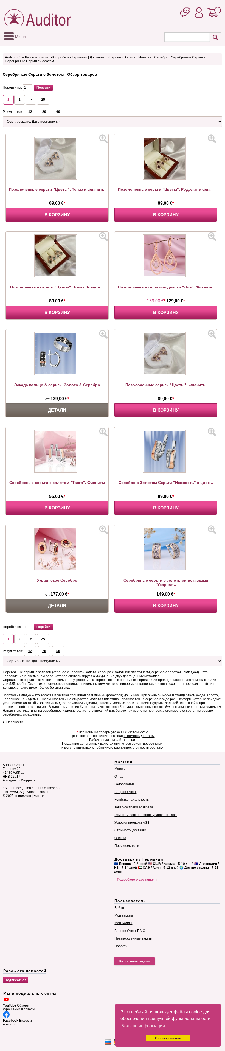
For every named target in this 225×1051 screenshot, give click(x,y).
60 (58, 112)
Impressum (23, 796)
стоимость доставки (139, 736)
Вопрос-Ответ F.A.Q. (130, 931)
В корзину (57, 214)
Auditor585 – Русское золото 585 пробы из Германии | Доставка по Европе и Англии (70, 57)
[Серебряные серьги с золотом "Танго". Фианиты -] (57, 471)
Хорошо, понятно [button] (168, 1038)
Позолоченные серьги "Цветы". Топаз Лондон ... (57, 287)
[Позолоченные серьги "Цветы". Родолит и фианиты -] (166, 178)
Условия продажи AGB (132, 823)
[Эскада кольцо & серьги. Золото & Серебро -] (57, 374)
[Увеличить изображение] (103, 138)
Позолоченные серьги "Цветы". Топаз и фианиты (57, 189)
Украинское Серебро (57, 580)
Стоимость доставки (130, 830)
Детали (57, 410)
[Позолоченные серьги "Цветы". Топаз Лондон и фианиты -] (57, 276)
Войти (119, 908)
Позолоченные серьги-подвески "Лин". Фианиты (165, 287)
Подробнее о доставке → (137, 879)
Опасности (14, 722)
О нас (118, 776)
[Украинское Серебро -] (57, 569)
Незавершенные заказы (133, 938)
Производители (126, 846)
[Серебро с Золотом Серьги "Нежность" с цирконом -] (166, 471)
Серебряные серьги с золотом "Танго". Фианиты (57, 482)
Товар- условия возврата (133, 807)
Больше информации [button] (143, 1026)
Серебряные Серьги (187, 57)
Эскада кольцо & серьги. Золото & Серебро (57, 385)
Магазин (144, 57)
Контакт (39, 796)
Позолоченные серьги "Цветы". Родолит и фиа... (166, 189)
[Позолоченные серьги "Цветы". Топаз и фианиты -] (57, 178)
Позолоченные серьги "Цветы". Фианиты (165, 385)
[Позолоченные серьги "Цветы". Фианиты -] (166, 374)
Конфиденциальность (131, 799)
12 (30, 112)
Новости (121, 946)
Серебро (161, 57)
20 (44, 112)
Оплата (120, 838)
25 (43, 100)
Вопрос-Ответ (125, 792)
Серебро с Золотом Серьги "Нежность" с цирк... (166, 482)
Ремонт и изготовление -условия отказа (145, 815)
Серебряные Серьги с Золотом (29, 61)
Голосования (124, 784)
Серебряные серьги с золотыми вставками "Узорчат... (165, 582)
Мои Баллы (123, 923)
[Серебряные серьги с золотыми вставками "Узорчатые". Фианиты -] (166, 569)
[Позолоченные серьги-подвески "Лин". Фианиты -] (166, 276)
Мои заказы (123, 915)
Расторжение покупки (134, 961)
